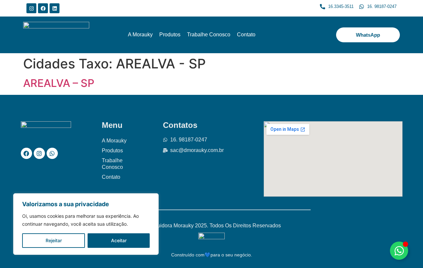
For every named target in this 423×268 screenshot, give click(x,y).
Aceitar (119, 240)
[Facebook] (43, 8)
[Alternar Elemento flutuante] (399, 251)
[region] (86, 224)
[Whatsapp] (52, 153)
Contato (246, 34)
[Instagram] (31, 8)
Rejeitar (54, 240)
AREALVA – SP (58, 83)
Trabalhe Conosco (208, 34)
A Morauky (140, 34)
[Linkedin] (54, 8)
